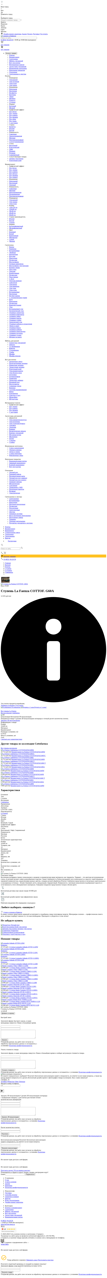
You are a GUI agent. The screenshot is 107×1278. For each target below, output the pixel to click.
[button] (2, 546)
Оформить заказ (32, 1260)
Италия (11, 128)
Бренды (7, 538)
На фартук (13, 93)
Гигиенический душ (16, 311)
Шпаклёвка (13, 397)
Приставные (13, 277)
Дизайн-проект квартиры (12, 34)
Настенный (13, 183)
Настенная (13, 91)
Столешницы (14, 350)
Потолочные (13, 508)
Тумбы (11, 352)
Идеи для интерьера (12, 1200)
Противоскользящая (16, 140)
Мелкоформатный (15, 228)
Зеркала (12, 344)
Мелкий (12, 108)
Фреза (11, 391)
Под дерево (13, 113)
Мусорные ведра (15, 435)
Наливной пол (14, 382)
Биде (11, 299)
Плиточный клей (15, 160)
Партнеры (8, 1185)
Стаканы (12, 440)
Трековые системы (15, 514)
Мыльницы (13, 437)
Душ (10, 307)
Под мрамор (13, 117)
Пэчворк (12, 153)
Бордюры (12, 95)
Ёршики (12, 429)
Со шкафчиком (14, 346)
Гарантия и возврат (12, 1197)
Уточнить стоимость (8, 1070)
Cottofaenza (5, 802)
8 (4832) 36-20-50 (7, 40)
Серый (11, 239)
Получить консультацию (9, 1148)
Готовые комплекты (16, 264)
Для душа (12, 288)
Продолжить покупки (46, 1260)
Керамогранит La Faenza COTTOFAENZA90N (28, 759)
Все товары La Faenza (8, 711)
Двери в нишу (14, 326)
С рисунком (13, 123)
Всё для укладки (15, 467)
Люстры (12, 512)
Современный (14, 155)
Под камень (13, 115)
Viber (17, 1082)
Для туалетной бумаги (17, 423)
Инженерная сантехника (18, 68)
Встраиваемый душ (16, 309)
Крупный (12, 106)
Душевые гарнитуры (16, 313)
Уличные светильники (17, 521)
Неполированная (15, 192)
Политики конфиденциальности (20, 1045)
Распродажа (12, 541)
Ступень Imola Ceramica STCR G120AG (23, 998)
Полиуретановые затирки (18, 363)
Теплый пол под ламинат (18, 478)
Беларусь (12, 127)
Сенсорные (13, 485)
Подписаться (30, 1174)
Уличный (12, 185)
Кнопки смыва (14, 267)
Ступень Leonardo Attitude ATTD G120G (23, 952)
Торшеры (12, 519)
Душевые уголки (15, 335)
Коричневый (13, 236)
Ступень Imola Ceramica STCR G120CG (23, 994)
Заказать (4, 1040)
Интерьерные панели (16, 65)
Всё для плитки (14, 63)
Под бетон (13, 112)
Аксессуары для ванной (17, 66)
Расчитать (5, 1134)
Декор (11, 96)
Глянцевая (13, 134)
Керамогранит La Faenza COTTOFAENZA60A (27, 782)
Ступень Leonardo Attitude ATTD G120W (23, 947)
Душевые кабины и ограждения (20, 324)
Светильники (14, 499)
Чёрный (12, 241)
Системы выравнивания (18, 390)
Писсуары (12, 269)
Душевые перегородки (17, 331)
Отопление (13, 72)
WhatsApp (11, 1082)
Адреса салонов (10, 1182)
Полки (11, 438)
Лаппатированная (15, 136)
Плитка (12, 55)
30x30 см (12, 211)
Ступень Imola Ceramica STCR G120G (22, 986)
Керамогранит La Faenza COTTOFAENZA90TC (28, 756)
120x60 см (12, 209)
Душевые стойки (15, 320)
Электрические (14, 493)
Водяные (12, 491)
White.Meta (5, 1244)
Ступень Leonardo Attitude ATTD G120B (23, 964)
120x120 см (13, 207)
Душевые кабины (15, 329)
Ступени (12, 102)
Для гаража (13, 202)
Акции (24, 34)
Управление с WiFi (16, 487)
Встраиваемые (14, 251)
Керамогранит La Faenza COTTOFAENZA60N (27, 774)
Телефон (4, 1082)
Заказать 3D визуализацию (10, 720)
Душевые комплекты (16, 314)
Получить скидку (7, 1272)
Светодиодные (14, 510)
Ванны (11, 247)
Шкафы (12, 354)
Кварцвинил (9, 530)
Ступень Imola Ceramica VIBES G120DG (23, 975)
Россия (11, 130)
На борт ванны (14, 296)
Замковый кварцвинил (17, 463)
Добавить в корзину (8, 705)
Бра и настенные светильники (20, 515)
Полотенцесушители (16, 489)
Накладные (13, 258)
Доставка (36, 34)
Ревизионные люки (16, 455)
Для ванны (13, 284)
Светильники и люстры (17, 74)
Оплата (29, 34)
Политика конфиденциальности (16, 1187)
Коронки (12, 388)
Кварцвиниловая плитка (18, 461)
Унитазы (12, 271)
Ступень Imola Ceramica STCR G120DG (23, 990)
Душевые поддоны (16, 333)
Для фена (12, 425)
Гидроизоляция (14, 376)
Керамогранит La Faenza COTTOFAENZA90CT (28, 763)
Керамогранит (14, 57)
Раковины (12, 249)
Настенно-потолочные (17, 504)
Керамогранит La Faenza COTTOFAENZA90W (28, 752)
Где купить (44, 34)
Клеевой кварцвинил (16, 465)
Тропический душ (15, 322)
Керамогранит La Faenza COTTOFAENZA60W (27, 771)
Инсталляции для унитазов (19, 266)
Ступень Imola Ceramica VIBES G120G (23, 971)
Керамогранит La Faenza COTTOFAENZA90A (28, 767)
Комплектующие (15, 305)
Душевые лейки (15, 316)
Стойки (12, 442)
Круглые (12, 256)
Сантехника (13, 59)
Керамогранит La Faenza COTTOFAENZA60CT (28, 778)
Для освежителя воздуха (18, 420)
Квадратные (13, 254)
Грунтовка (13, 375)
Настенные (13, 294)
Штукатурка (13, 399)
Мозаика (12, 98)
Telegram (22, 1082)
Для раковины (14, 286)
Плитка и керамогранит (13, 1208)
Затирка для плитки (16, 158)
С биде (11, 279)
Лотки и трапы (14, 452)
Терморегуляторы (15, 482)
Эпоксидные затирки (16, 367)
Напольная (13, 89)
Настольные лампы (16, 517)
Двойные (12, 252)
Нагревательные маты (17, 476)
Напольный (13, 181)
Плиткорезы (13, 393)
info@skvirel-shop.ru (8, 1224)
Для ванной (13, 80)
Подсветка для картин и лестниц (21, 523)
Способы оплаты (11, 1195)
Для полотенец (14, 422)
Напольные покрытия (17, 70)
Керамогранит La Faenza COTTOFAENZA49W (27, 786)
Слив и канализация (16, 448)
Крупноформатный (16, 226)
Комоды (12, 348)
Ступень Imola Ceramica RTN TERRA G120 (24, 1001)
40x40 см (12, 213)
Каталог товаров (9, 556)
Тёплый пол (13, 472)
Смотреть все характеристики (11, 739)
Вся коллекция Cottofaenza (10, 713)
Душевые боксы (15, 328)
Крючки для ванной (16, 433)
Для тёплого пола (15, 373)
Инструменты (14, 384)
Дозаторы (12, 427)
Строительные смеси (12, 532)
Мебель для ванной (16, 61)
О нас (7, 1180)
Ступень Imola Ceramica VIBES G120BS (23, 979)
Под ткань (13, 121)
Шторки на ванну (15, 337)
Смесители (13, 282)
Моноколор (13, 237)
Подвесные (13, 260)
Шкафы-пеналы (14, 356)
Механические (14, 484)
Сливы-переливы (15, 453)
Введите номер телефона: (10, 1083)
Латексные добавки (16, 380)
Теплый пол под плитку (17, 480)
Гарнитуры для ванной (17, 343)
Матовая (12, 138)
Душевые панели (15, 318)
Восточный (13, 145)
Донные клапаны (15, 450)
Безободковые (14, 273)
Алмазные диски (15, 386)
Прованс (12, 151)
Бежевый (12, 232)
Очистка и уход (14, 395)
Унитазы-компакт (15, 281)
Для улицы (13, 85)
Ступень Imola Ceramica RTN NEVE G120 (24, 1005)
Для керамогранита (16, 371)
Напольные (13, 301)
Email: (3, 1174)
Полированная (14, 194)
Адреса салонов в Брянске (12, 912)
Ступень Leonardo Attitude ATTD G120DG (24, 958)
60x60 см (12, 215)
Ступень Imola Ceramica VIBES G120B (23, 983)
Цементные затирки (16, 365)
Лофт (11, 149)
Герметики (13, 378)
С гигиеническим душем (18, 298)
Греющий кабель (15, 474)
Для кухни (13, 83)
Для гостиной (14, 81)
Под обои (12, 119)
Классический (14, 147)
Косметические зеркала (17, 431)
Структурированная (16, 142)
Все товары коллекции (9, 748)
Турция (11, 222)
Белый (11, 234)
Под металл (13, 174)
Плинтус (12, 100)
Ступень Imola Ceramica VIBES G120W (23, 968)
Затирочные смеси (15, 361)
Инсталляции (14, 262)
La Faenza (4, 813)
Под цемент (13, 177)
